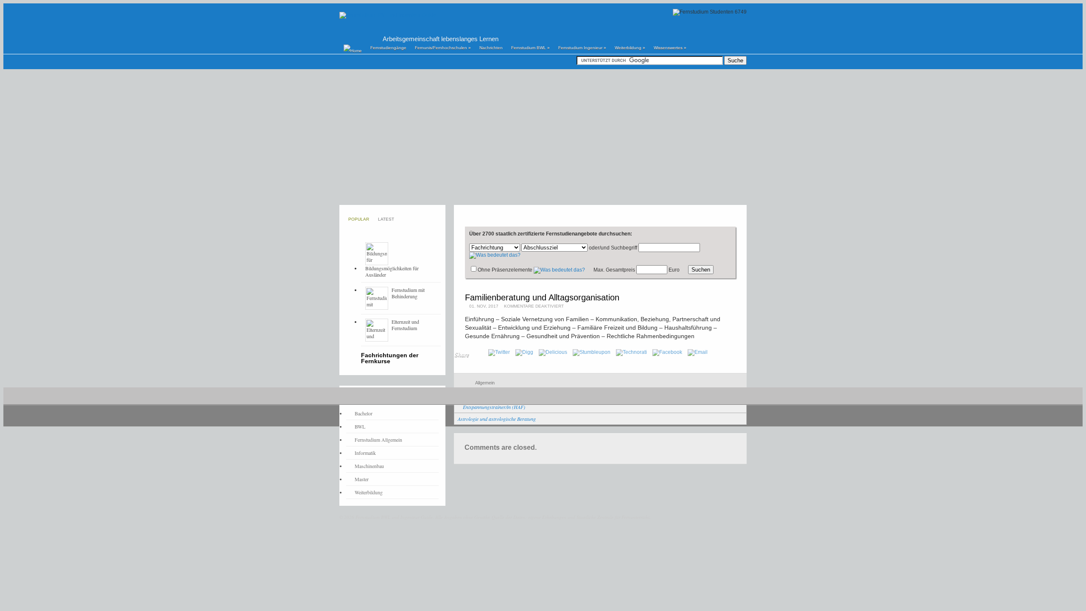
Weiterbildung (630, 47)
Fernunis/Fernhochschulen (443, 47)
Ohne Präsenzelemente (505, 270)
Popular (358, 219)
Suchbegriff (624, 248)
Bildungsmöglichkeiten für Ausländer (392, 271)
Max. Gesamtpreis (614, 270)
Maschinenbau (369, 465)
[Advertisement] (543, 137)
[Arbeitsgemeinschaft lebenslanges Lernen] (387, 15)
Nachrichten (491, 47)
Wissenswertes (670, 47)
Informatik (365, 452)
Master (362, 479)
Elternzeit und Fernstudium (405, 324)
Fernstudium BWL (530, 47)
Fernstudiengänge (388, 47)
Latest (386, 219)
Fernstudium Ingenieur (582, 47)
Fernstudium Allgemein (378, 439)
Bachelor (363, 413)
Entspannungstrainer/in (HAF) (494, 407)
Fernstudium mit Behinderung (408, 293)
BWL (360, 426)
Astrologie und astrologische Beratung (497, 418)
